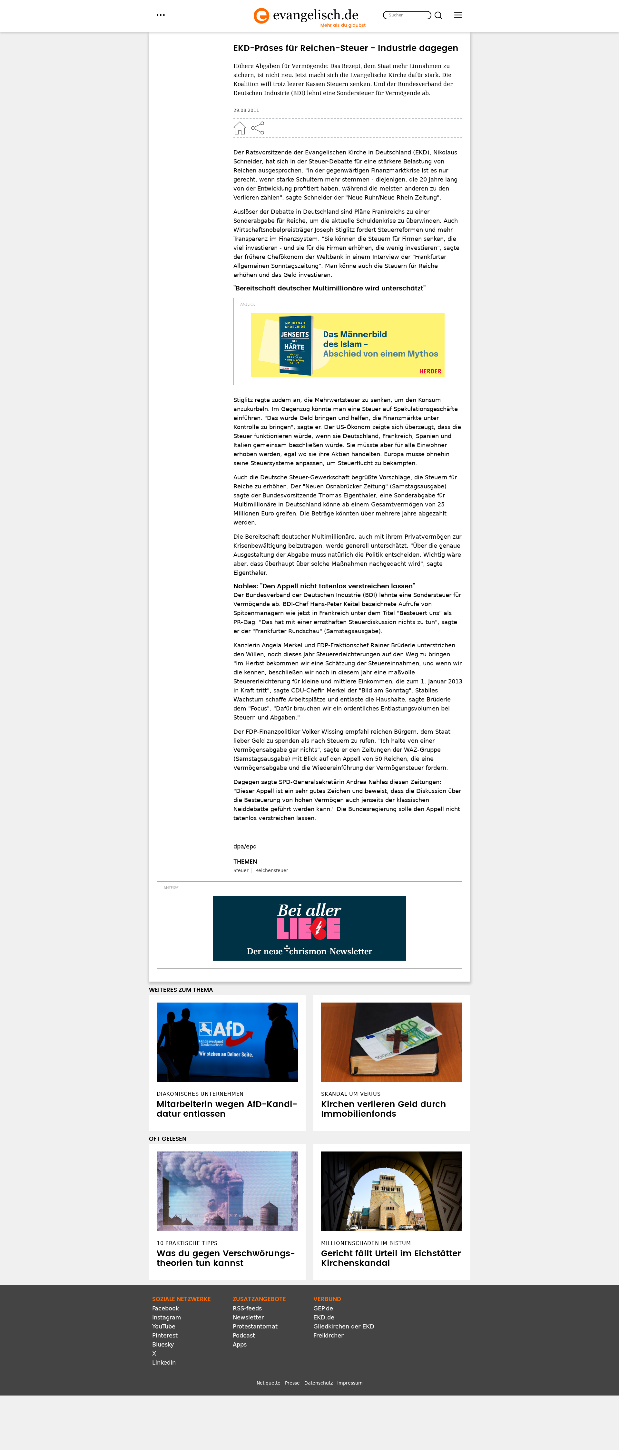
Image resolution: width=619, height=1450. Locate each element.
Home (239, 128)
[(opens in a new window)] (348, 345)
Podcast (244, 1335)
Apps (240, 1344)
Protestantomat (255, 1326)
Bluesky (163, 1344)
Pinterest (165, 1335)
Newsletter (248, 1317)
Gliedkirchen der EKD (343, 1326)
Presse (292, 1383)
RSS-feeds (247, 1308)
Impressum (350, 1383)
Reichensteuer (271, 870)
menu (161, 15)
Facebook (165, 1308)
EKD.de (323, 1317)
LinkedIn (164, 1362)
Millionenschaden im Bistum (366, 1243)
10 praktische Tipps (187, 1243)
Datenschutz (318, 1383)
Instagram (166, 1317)
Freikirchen (329, 1335)
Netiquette (268, 1383)
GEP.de (323, 1308)
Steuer (241, 870)
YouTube (163, 1326)
